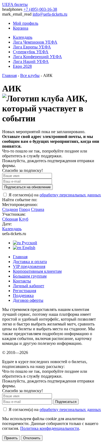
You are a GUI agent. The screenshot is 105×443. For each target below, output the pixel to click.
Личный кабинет (28, 285)
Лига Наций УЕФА (31, 61)
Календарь (22, 37)
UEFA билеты (15, 4)
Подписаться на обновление (27, 187)
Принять (11, 438)
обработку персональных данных (70, 195)
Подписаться (65, 402)
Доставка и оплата (30, 261)
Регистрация (24, 290)
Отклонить (31, 438)
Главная (9, 75)
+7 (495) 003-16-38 (40, 9)
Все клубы (30, 75)
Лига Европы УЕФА (32, 47)
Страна (37, 209)
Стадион (10, 209)
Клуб (23, 219)
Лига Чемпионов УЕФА (35, 42)
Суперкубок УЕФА (30, 51)
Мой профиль (25, 23)
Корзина (20, 28)
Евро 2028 (22, 66)
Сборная (10, 219)
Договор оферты (28, 300)
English (28, 247)
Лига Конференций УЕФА (37, 56)
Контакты (22, 281)
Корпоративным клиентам (37, 271)
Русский (29, 242)
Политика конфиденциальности (49, 428)
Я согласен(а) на (54, 195)
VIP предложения (29, 266)
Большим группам (30, 276)
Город (24, 209)
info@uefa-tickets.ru (50, 14)
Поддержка (23, 295)
